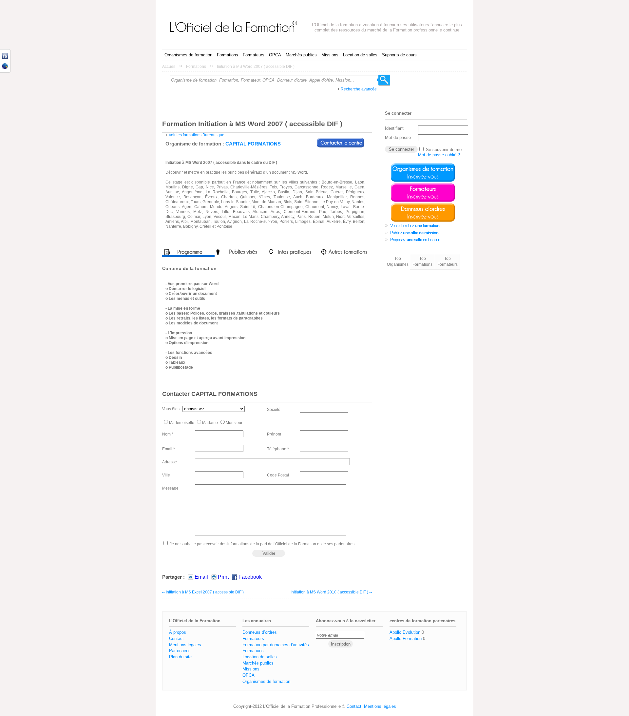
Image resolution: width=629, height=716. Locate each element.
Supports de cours (399, 54)
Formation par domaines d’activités (275, 644)
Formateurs (253, 54)
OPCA (275, 54)
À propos (177, 632)
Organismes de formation (188, 54)
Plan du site (180, 656)
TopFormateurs (447, 261)
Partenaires (180, 650)
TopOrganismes (398, 261)
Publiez (414, 232)
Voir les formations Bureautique (196, 135)
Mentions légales (185, 644)
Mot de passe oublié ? (439, 154)
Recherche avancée (359, 89)
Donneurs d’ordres (259, 632)
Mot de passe (398, 137)
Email (201, 577)
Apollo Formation (406, 638)
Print (223, 577)
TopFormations (422, 261)
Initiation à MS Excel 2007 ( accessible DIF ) (203, 592)
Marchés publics (301, 54)
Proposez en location (415, 239)
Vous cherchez (414, 225)
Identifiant (394, 128)
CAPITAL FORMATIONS (253, 143)
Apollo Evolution (405, 632)
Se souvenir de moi (444, 149)
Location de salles (360, 54)
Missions (329, 54)
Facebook (250, 577)
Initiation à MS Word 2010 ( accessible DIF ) (331, 592)
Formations (227, 54)
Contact (176, 638)
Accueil (168, 66)
